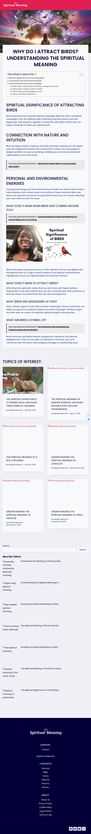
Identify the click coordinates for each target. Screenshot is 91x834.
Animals (45, 768)
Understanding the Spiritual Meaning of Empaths (18, 515)
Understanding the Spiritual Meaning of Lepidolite (63, 460)
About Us (45, 799)
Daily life (46, 779)
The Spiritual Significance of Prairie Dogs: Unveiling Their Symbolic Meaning (21, 402)
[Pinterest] (75, 829)
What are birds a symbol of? (24, 94)
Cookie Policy (45, 807)
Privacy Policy (45, 803)
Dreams (45, 783)
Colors (45, 776)
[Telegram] (84, 829)
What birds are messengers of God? (28, 92)
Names (45, 787)
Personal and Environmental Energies (25, 83)
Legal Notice (45, 811)
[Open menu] (86, 5)
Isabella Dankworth (15, 410)
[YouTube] (79, 829)
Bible (45, 772)
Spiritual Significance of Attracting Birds (26, 78)
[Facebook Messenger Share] (88, 419)
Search (6, 545)
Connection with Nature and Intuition (25, 81)
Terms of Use (45, 815)
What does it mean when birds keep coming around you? (36, 86)
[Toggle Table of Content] (79, 74)
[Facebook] (71, 829)
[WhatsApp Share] (88, 415)
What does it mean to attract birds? (27, 89)
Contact (45, 749)
